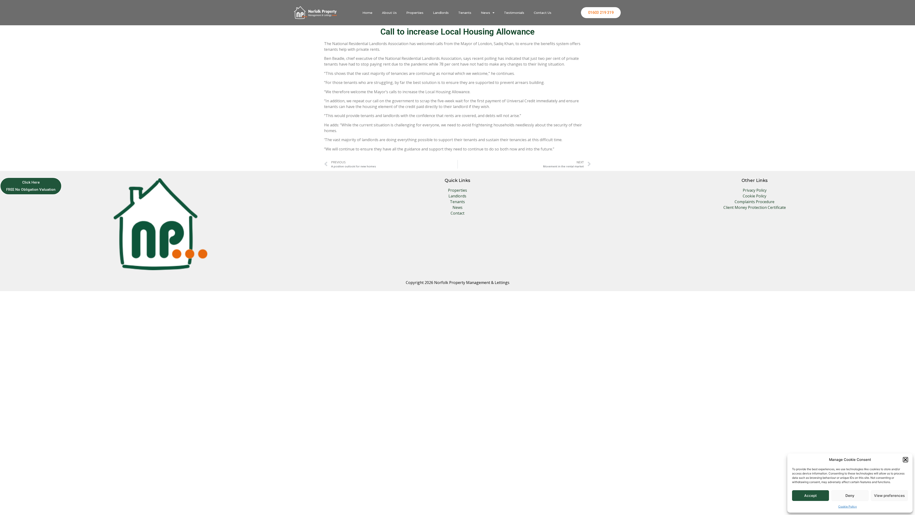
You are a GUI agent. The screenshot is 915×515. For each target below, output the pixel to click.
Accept (810, 495)
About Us (389, 13)
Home (367, 13)
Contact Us (542, 13)
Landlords (441, 13)
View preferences (889, 495)
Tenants (464, 13)
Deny (849, 495)
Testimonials (514, 13)
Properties (414, 13)
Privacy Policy (755, 190)
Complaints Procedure (754, 201)
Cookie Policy (847, 506)
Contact (457, 213)
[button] (905, 459)
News (485, 13)
